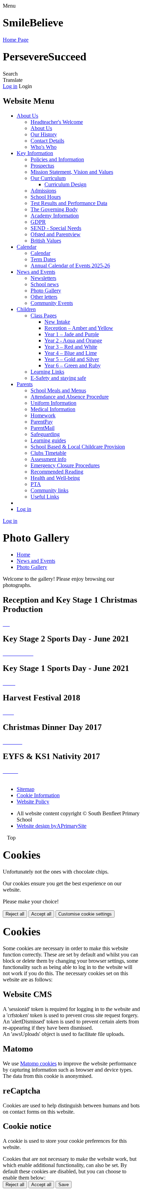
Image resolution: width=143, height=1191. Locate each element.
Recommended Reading (57, 472)
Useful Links (45, 497)
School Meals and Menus (58, 390)
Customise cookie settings (85, 914)
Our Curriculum (48, 178)
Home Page (15, 40)
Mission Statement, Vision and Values (72, 172)
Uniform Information (53, 403)
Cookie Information (38, 795)
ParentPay (42, 422)
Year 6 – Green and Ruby (72, 365)
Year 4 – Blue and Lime (70, 353)
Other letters (44, 297)
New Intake (57, 322)
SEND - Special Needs (56, 228)
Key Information (35, 153)
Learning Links (47, 372)
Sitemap (25, 789)
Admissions (43, 191)
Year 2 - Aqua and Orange (73, 340)
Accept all (41, 914)
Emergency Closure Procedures (65, 465)
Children (26, 309)
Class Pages (44, 315)
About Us (27, 116)
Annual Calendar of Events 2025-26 (70, 266)
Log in (10, 86)
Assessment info (48, 459)
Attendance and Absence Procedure (70, 397)
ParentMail (42, 428)
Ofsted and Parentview (56, 234)
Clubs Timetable (48, 453)
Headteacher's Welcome (57, 122)
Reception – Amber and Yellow (78, 328)
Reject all (15, 914)
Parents (25, 384)
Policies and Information (57, 159)
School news (45, 284)
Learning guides (48, 440)
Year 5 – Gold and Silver (71, 359)
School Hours (46, 197)
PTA (36, 484)
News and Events (36, 272)
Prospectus (42, 166)
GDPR (38, 222)
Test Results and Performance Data (69, 203)
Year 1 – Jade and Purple (71, 334)
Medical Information (53, 409)
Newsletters (43, 278)
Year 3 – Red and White (70, 347)
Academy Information (55, 216)
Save (63, 1184)
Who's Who (44, 147)
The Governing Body (54, 209)
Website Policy (33, 802)
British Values (46, 241)
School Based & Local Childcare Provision (78, 447)
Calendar (26, 247)
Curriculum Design (65, 184)
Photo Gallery (46, 291)
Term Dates (43, 259)
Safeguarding (45, 434)
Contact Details (47, 141)
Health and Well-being (55, 478)
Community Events (52, 303)
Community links (49, 490)
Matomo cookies (38, 1063)
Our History (44, 134)
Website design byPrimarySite (51, 826)
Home (23, 555)
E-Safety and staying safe (58, 378)
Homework (43, 415)
